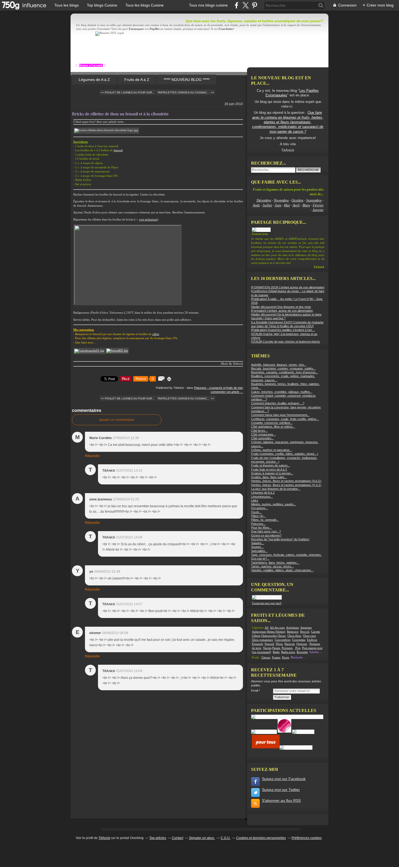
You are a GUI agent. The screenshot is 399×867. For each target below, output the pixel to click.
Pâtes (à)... (258, 516)
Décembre (263, 200)
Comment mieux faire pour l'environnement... (280, 415)
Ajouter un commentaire (116, 420)
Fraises (276, 657)
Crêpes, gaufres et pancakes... (271, 450)
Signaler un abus (202, 838)
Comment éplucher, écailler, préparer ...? (277, 403)
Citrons (265, 657)
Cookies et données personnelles (261, 838)
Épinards (257, 643)
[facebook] (236, 5)
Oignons (301, 643)
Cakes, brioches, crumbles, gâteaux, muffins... (281, 391)
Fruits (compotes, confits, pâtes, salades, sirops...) (284, 453)
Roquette (302, 652)
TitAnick (104, 838)
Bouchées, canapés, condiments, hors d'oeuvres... (284, 372)
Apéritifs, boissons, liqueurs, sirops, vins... (278, 364)
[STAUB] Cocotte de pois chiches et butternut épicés (285, 341)
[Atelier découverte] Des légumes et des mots (281, 306)
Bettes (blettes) (276, 631)
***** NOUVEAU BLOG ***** (187, 79)
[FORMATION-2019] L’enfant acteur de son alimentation (287, 287)
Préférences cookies (307, 838)
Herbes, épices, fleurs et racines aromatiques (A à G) (286, 481)
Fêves (279, 643)
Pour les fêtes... (261, 527)
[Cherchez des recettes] (296, 747)
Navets (267, 648)
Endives (312, 639)
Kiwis (285, 657)
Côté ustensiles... (262, 438)
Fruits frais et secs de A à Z (269, 469)
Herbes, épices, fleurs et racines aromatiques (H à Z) (286, 485)
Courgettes (298, 639)
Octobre (297, 200)
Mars (306, 205)
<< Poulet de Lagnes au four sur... (127, 92)
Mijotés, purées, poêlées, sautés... (273, 504)
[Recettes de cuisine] (266, 747)
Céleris (256, 635)
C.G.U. (225, 838)
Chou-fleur (294, 635)
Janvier (318, 210)
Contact (177, 838)
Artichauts (292, 627)
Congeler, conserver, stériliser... (272, 422)
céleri (155, 334)
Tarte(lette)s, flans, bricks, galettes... (275, 562)
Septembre (314, 200)
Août (256, 205)
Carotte (315, 631)
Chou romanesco (262, 639)
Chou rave (309, 635)
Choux (281, 635)
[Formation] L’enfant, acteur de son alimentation (282, 310)
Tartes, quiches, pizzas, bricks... (272, 566)
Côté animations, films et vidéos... (273, 426)
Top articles (157, 838)
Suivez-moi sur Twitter (281, 789)
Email (254, 690)
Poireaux (287, 648)
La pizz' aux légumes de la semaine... (275, 488)
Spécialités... (259, 551)
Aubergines (259, 631)
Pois (297, 648)
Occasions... (259, 508)
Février (318, 205)
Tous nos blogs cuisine (208, 5)
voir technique (148, 219)
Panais (276, 648)
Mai (287, 205)
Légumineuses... (262, 496)
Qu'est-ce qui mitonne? (266, 535)
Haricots (289, 643)
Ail (266, 627)
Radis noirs (288, 652)
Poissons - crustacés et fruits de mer (218, 387)
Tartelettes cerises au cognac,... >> (185, 92)
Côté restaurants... (263, 434)
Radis (276, 652)
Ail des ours (277, 627)
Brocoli (304, 631)
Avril (296, 205)
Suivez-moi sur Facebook (284, 779)
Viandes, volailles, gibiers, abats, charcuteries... (282, 570)
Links (254, 500)
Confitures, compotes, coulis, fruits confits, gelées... (285, 419)
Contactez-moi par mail (266, 603)
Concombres (282, 639)
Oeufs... (256, 512)
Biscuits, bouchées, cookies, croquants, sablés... (283, 368)
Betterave (293, 631)
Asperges (306, 627)
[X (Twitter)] (245, 5)
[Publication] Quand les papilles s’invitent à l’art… (283, 330)
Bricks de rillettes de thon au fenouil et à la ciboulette (120, 114)
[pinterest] (254, 5)
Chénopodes (269, 635)
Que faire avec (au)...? (266, 531)
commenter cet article (225, 391)
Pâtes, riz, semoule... (265, 519)
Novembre (281, 200)
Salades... (257, 543)
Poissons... (258, 523)
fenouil (118, 150)
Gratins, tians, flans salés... (269, 477)
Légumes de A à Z (94, 79)
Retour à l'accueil (91, 65)
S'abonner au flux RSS (281, 800)
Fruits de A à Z (136, 79)
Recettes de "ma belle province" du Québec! (280, 539)
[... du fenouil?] (117, 350)
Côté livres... (259, 430)
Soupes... (257, 546)
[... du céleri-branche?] (89, 350)
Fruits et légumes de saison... (270, 465)
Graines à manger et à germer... (272, 473)
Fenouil (269, 643)
